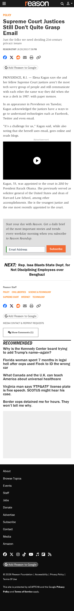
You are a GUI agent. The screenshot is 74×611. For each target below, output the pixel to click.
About (7, 471)
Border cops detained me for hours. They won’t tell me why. (36, 403)
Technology (39, 297)
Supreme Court (11, 297)
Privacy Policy (57, 574)
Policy (7, 15)
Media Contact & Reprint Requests (23, 323)
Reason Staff (9, 49)
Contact (8, 529)
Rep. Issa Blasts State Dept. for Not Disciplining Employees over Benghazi (37, 269)
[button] (69, 3)
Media (7, 536)
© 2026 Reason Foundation (18, 574)
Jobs (6, 500)
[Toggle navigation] (4, 3)
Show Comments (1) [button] (22, 332)
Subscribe (56, 249)
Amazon (8, 544)
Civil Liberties (19, 292)
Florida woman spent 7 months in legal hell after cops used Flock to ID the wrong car (36, 363)
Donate (7, 507)
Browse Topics (12, 478)
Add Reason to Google (22, 67)
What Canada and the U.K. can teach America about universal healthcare (33, 377)
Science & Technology (39, 292)
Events (7, 485)
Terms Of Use (10, 579)
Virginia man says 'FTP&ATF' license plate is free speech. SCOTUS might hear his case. (36, 390)
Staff (6, 493)
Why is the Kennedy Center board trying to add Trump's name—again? (35, 350)
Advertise (9, 515)
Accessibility (41, 574)
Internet (25, 297)
